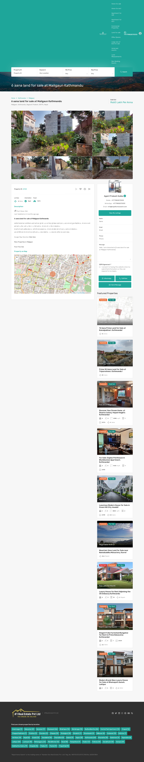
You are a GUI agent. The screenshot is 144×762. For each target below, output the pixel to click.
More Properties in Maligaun (23, 242)
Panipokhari (75, 742)
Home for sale (116, 4)
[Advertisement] (50, 33)
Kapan (79, 737)
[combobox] (76, 74)
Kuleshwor (114, 737)
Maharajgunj (40, 742)
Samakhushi (108, 742)
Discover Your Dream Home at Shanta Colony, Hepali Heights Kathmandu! (112, 412)
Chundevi (43, 733)
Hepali (26, 737)
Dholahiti (77, 733)
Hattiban (16, 737)
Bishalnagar (77, 729)
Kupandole (126, 737)
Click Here (32, 237)
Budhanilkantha (91, 729)
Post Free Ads (19, 247)
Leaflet (73, 293)
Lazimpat (27, 742)
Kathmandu (22, 98)
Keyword (43, 70)
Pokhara (96, 742)
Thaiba (43, 746)
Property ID (18, 70)
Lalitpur (16, 742)
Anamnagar (17, 729)
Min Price (68, 70)
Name (101, 218)
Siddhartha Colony (19, 746)
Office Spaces (116, 37)
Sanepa (120, 742)
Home (13, 98)
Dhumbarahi (89, 733)
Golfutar (122, 733)
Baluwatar (29, 729)
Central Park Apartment (110, 729)
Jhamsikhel (59, 737)
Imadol (35, 737)
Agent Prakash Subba (114, 196)
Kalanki (69, 737)
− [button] (17, 260)
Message (102, 244)
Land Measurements (116, 55)
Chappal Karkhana (19, 733)
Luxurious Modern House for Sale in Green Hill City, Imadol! (114, 506)
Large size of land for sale (115, 43)
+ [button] (17, 257)
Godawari (111, 733)
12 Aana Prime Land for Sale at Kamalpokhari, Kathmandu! (112, 329)
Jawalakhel (47, 737)
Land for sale (115, 32)
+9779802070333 (130, 34)
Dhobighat (66, 733)
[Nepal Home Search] (103, 34)
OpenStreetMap (81, 293)
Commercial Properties (115, 27)
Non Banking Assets (115, 62)
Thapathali (64, 746)
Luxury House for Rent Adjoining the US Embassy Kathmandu (114, 593)
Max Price (94, 70)
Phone (101, 236)
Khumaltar (103, 737)
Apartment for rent (116, 20)
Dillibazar (100, 733)
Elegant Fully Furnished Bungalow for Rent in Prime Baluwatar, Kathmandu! (113, 635)
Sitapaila (34, 746)
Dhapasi (54, 733)
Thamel (53, 746)
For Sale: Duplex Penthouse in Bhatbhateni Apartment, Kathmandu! (112, 460)
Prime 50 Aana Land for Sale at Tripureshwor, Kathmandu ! (112, 370)
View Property (115, 319)
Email (100, 227)
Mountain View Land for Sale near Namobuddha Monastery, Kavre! (113, 551)
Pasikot (86, 742)
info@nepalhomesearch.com (117, 207)
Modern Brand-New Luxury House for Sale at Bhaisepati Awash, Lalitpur (113, 682)
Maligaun (31, 98)
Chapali (126, 729)
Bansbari (40, 729)
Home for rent (116, 8)
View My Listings (115, 213)
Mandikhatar (53, 742)
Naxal (64, 742)
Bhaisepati (52, 729)
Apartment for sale (116, 14)
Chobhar (33, 733)
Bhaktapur (65, 729)
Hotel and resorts (114, 49)
